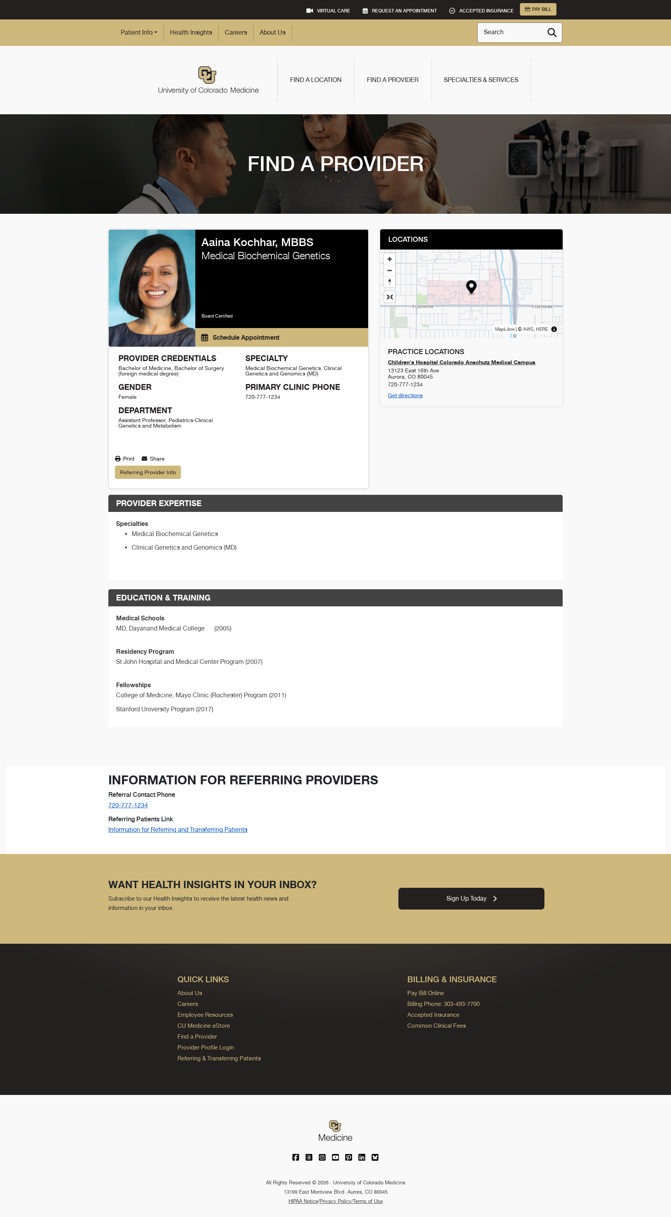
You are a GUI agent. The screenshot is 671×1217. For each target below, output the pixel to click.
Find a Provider (393, 80)
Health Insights (191, 32)
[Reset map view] (389, 296)
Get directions (405, 395)
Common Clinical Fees (436, 1025)
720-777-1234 (128, 805)
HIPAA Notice (303, 1201)
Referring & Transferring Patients (219, 1058)
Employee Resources (205, 1014)
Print (128, 459)
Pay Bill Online (425, 993)
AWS (528, 329)
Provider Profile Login (205, 1047)
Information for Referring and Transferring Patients (177, 829)
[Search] (552, 33)
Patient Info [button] (137, 32)
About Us (272, 32)
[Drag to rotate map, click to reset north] (389, 281)
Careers (236, 32)
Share (156, 459)
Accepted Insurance (433, 1014)
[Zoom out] (389, 270)
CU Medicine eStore (203, 1025)
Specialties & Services (481, 80)
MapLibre (505, 329)
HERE (542, 329)
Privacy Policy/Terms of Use (351, 1201)
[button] (471, 288)
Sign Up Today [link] (467, 898)
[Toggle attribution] (554, 329)
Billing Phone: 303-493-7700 (443, 1003)
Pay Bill (541, 9)
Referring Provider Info (148, 472)
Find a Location (316, 80)
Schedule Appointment (245, 337)
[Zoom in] (389, 259)
